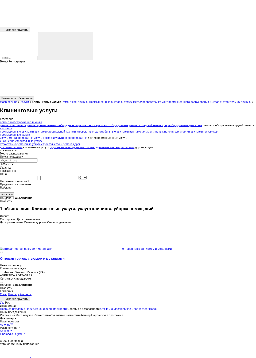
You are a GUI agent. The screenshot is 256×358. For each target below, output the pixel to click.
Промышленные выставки (106, 101)
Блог (135, 308)
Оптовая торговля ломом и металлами (32, 258)
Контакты (26, 294)
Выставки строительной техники (230, 101)
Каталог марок (147, 308)
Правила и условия (12, 308)
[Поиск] (65, 46)
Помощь (13, 294)
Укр (2, 302)
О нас (3, 294)
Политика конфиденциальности (46, 308)
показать (7, 194)
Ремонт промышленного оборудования (183, 101)
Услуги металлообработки (140, 101)
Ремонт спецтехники (75, 101)
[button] (128, 79)
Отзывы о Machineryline (115, 308)
